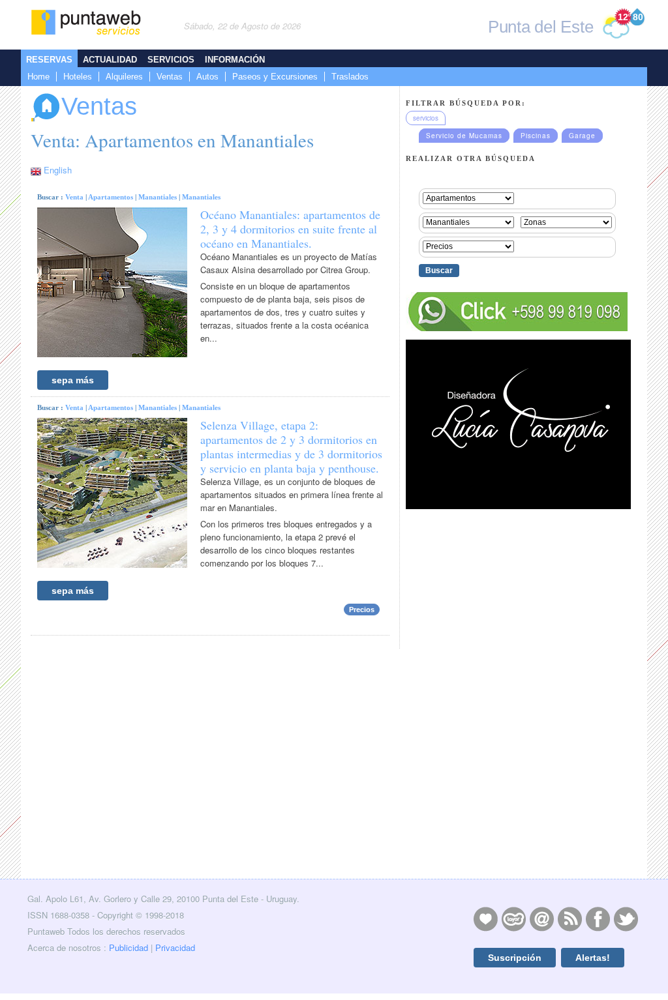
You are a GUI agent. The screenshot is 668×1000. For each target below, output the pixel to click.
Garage (582, 135)
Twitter (626, 918)
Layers (513, 918)
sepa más (73, 380)
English (58, 170)
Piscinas (536, 135)
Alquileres (124, 76)
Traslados (350, 76)
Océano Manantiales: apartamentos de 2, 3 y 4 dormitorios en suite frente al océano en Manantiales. (290, 229)
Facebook (597, 918)
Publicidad (128, 947)
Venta (74, 197)
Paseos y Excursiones (275, 76)
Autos (207, 76)
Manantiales (157, 197)
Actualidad (110, 60)
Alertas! (592, 957)
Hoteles (77, 76)
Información (235, 60)
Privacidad (175, 947)
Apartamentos (110, 197)
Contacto (541, 918)
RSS (569, 918)
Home (38, 76)
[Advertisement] (517, 782)
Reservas (49, 60)
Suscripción (514, 957)
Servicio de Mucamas (464, 135)
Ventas (170, 76)
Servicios (170, 60)
